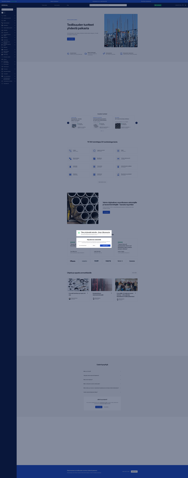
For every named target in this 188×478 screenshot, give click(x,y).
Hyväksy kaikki (105, 245)
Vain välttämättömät (82, 245)
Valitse (94, 245)
